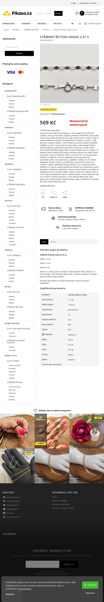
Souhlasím (92, 585)
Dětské (11, 107)
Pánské (11, 104)
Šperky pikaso (12, 505)
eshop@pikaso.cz (13, 497)
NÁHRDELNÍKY (11, 91)
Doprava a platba (88, 3)
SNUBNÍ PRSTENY (12, 323)
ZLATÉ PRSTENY (14, 206)
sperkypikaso (12, 509)
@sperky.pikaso (13, 517)
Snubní (11, 220)
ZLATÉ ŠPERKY (13, 361)
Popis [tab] (44, 242)
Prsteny (12, 375)
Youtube (10, 513)
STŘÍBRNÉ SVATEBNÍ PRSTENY (16, 341)
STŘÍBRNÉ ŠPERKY (15, 382)
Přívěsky (12, 378)
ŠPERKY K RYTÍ (11, 355)
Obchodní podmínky (61, 504)
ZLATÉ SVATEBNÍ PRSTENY (18, 328)
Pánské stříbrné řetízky (77, 295)
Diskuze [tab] (53, 242)
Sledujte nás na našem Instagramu (55, 410)
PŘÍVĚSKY (9, 250)
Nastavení (10, 594)
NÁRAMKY (9, 127)
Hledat (58, 13)
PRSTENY (8, 200)
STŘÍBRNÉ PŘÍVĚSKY (15, 270)
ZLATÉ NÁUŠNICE (14, 169)
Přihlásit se (69, 564)
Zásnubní (12, 223)
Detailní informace (47, 186)
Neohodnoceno (58, 114)
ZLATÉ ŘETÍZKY (13, 292)
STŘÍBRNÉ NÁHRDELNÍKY (18, 111)
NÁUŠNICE (9, 164)
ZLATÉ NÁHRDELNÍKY (16, 96)
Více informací (24, 588)
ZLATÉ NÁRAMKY (14, 133)
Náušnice (12, 372)
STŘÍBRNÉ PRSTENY (15, 227)
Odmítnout (90, 593)
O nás (73, 3)
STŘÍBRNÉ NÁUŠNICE (16, 184)
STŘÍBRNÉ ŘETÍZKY (15, 307)
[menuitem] (11, 23)
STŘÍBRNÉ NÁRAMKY (16, 148)
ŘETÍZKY (8, 287)
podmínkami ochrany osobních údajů (52, 574)
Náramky (12, 368)
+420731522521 (13, 501)
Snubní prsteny (15, 365)
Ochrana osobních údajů (62, 508)
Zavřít (91, 201)
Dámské (12, 100)
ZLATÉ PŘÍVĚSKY (14, 255)
